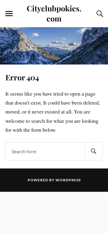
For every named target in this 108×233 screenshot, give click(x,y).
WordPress (68, 180)
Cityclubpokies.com (54, 13)
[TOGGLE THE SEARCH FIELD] (99, 14)
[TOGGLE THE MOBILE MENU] (9, 14)
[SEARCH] (94, 151)
